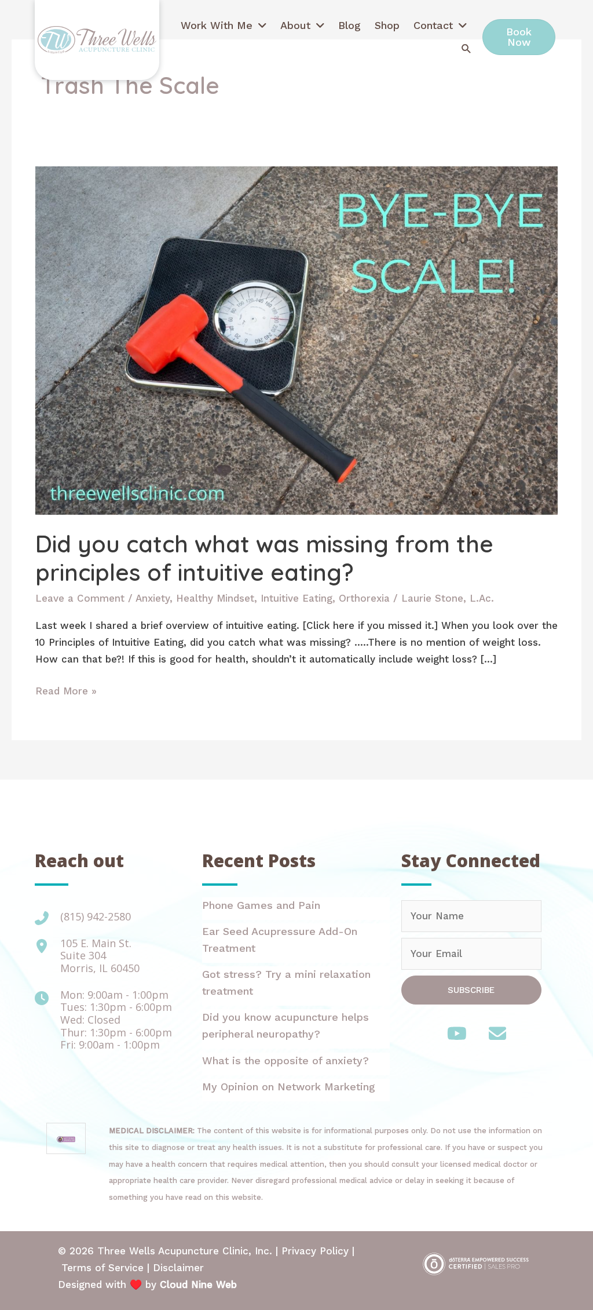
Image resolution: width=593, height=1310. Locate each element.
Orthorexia (364, 598)
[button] (466, 48)
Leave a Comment (80, 598)
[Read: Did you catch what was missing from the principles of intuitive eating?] (296, 339)
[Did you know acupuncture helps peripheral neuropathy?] (296, 1029)
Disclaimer (178, 1267)
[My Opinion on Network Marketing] (296, 1090)
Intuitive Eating (296, 598)
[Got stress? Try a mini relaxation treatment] (296, 986)
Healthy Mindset (215, 598)
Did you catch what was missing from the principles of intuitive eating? (264, 558)
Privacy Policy (315, 1251)
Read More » (66, 692)
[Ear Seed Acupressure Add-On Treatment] (296, 943)
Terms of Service (102, 1267)
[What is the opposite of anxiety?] (296, 1064)
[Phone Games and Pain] (296, 908)
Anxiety (153, 598)
